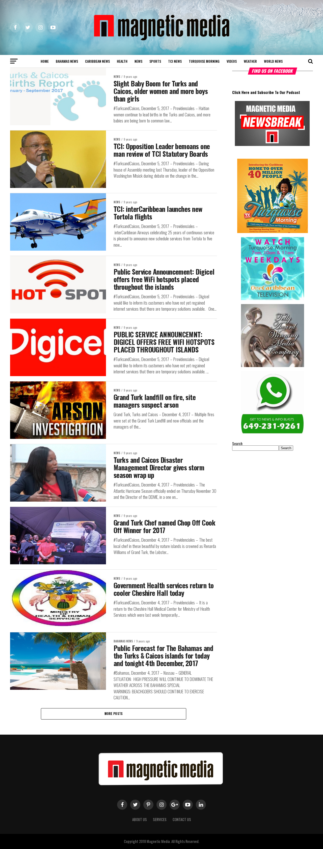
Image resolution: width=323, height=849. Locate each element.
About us (139, 819)
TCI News (175, 61)
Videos (232, 61)
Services (160, 819)
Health (122, 61)
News (138, 61)
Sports (155, 61)
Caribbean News (97, 61)
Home (45, 61)
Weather (250, 61)
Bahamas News (67, 61)
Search (237, 443)
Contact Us (182, 819)
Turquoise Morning (204, 61)
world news (273, 61)
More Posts (113, 713)
